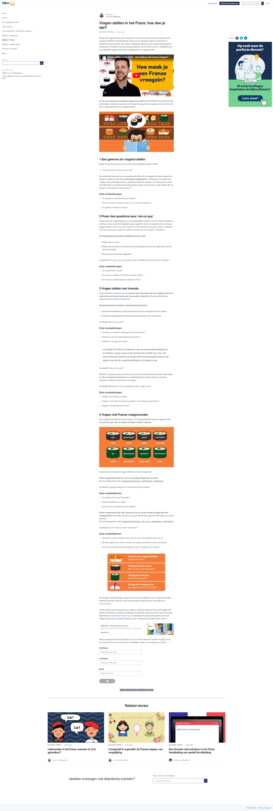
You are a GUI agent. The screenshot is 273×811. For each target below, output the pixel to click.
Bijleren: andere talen (11, 44)
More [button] (4, 53)
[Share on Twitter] (241, 38)
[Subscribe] (41, 63)
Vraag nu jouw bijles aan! (229, 3)
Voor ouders (7, 26)
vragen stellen (142, 690)
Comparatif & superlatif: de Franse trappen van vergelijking (135, 750)
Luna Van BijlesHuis (113, 16)
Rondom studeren (9, 48)
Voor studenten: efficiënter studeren (17, 30)
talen (150, 690)
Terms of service (265, 808)
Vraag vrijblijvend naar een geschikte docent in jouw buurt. (21, 77)
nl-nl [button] (267, 3)
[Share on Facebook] (237, 38)
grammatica (130, 690)
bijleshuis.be (212, 3)
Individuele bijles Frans (121, 616)
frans (122, 690)
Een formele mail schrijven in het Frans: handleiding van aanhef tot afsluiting (192, 750)
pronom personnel (120, 299)
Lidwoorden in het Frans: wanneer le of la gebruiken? (72, 750)
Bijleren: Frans (8, 39)
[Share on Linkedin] (245, 38)
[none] (262, 3)
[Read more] (76, 727)
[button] (136, 629)
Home (4, 17)
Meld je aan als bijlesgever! (12, 73)
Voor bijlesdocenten (10, 22)
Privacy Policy (251, 808)
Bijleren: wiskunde (10, 35)
